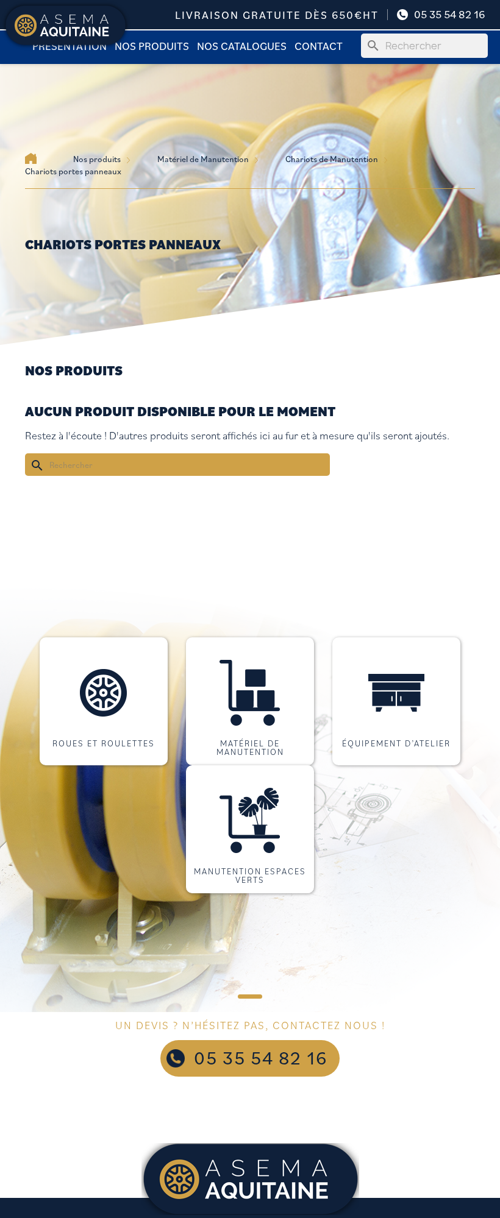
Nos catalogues (242, 45)
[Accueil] (31, 158)
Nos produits (152, 45)
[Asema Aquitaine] (65, 24)
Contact (319, 45)
